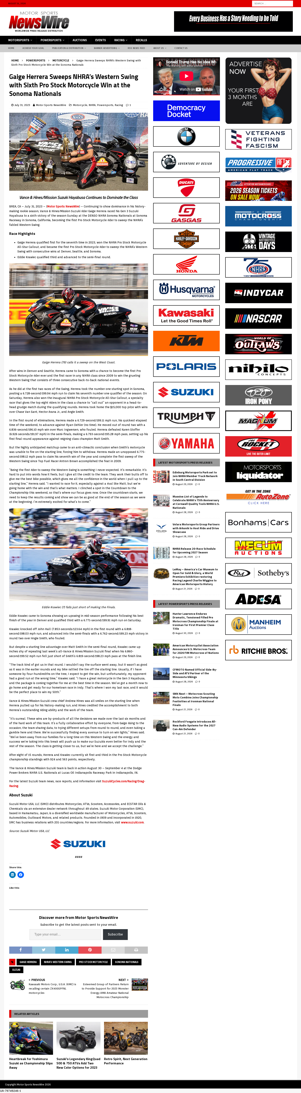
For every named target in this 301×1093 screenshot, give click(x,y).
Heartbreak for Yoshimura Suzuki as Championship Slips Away (31, 1063)
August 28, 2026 (184, 512)
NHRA (92, 105)
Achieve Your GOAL (33, 48)
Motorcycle (80, 105)
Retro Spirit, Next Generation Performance (125, 1061)
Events (100, 40)
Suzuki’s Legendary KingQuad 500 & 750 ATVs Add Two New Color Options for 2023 (78, 1063)
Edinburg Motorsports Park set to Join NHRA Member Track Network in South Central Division (195, 476)
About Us (158, 48)
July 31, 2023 (22, 105)
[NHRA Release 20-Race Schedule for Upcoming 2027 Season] (161, 553)
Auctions (80, 40)
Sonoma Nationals (126, 962)
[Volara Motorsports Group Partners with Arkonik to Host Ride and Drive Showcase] (161, 528)
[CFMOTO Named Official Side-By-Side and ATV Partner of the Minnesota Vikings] (161, 674)
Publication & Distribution (67, 48)
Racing (119, 40)
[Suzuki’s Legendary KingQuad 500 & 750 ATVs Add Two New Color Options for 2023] (79, 1038)
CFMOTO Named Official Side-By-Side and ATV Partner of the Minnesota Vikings (195, 673)
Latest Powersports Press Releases (185, 604)
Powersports (51, 40)
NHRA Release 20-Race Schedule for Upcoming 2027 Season (194, 550)
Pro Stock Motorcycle (93, 962)
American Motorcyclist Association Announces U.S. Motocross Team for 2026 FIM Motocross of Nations (196, 649)
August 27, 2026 (183, 588)
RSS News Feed (136, 48)
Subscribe (115, 934)
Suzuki (16, 969)
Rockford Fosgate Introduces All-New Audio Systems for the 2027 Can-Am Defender (194, 725)
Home (11, 48)
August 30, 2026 (184, 633)
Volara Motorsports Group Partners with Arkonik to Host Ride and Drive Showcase (196, 528)
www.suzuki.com (132, 822)
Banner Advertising (105, 48)
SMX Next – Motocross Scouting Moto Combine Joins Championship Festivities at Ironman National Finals (195, 699)
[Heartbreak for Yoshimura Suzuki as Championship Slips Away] (31, 1038)
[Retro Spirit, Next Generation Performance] (126, 1038)
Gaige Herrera (28, 962)
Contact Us (181, 48)
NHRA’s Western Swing (58, 962)
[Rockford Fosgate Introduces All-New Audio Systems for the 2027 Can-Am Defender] (161, 726)
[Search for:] (272, 3)
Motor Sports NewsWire (51, 105)
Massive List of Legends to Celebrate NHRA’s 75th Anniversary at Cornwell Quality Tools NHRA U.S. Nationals (196, 502)
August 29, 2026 (183, 484)
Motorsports (18, 40)
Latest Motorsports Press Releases (185, 462)
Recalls (141, 40)
